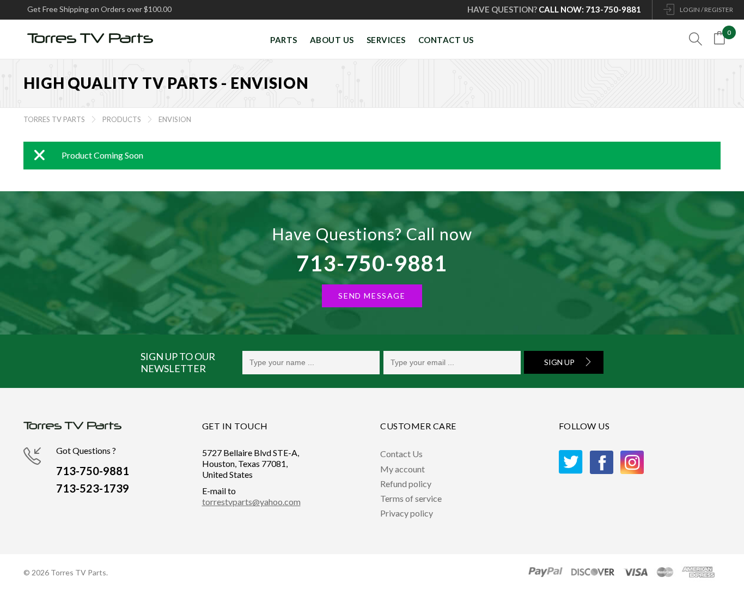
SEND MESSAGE (371, 295)
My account (402, 469)
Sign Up (559, 362)
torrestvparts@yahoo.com (251, 501)
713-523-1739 (92, 488)
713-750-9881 (371, 263)
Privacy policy (406, 513)
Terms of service (411, 498)
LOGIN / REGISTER (706, 9)
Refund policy (405, 483)
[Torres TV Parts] (94, 39)
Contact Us (401, 453)
